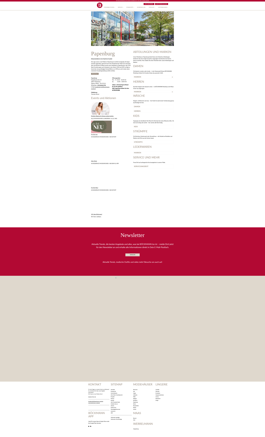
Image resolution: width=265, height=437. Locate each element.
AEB (112, 413)
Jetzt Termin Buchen (161, 4)
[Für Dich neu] (101, 127)
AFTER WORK (116, 90)
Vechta (134, 409)
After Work (94, 161)
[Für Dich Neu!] (101, 176)
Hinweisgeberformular (115, 409)
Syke (134, 420)
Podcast (112, 398)
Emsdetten (158, 393)
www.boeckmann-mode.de (94, 402)
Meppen (135, 398)
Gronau (157, 396)
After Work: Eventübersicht (116, 395)
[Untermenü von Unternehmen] (167, 7)
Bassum (135, 418)
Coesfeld (157, 389)
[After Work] (101, 149)
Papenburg (135, 402)
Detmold (157, 391)
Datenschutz (113, 407)
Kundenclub (113, 391)
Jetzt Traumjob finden (115, 402)
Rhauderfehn (136, 405)
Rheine (134, 407)
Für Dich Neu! (94, 187)
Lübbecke (135, 395)
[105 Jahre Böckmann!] (101, 203)
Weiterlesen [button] (95, 73)
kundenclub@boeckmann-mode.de (95, 401)
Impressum (113, 411)
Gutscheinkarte (114, 393)
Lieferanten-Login (114, 417)
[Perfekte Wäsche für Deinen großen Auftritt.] (101, 108)
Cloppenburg (136, 428)
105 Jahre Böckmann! (96, 214)
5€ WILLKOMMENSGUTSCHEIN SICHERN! (125, 0)
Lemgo (157, 400)
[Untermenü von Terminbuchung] (114, 7)
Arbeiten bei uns (114, 404)
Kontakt (112, 400)
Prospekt (112, 396)
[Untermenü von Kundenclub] (145, 7)
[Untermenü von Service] (123, 7)
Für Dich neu (94, 134)
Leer (134, 391)
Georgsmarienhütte (160, 395)
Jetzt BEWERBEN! (149, 3)
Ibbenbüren (158, 398)
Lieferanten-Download (116, 419)
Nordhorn (135, 400)
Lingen (134, 393)
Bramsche (135, 389)
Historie (112, 405)
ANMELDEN (132, 254)
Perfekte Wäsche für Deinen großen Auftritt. (102, 116)
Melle (134, 396)
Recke (134, 404)
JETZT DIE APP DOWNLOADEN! (142, 0)
